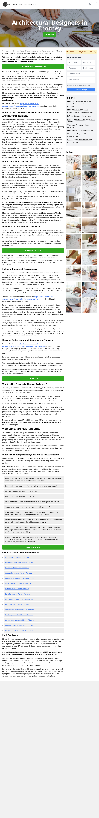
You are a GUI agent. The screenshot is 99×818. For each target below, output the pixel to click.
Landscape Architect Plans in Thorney (19, 615)
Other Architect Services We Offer (79, 139)
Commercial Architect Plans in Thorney (19, 610)
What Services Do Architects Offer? (80, 130)
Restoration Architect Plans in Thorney (19, 625)
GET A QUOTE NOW (33, 547)
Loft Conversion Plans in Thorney (17, 557)
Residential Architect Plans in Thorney (19, 630)
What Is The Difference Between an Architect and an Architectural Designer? (80, 103)
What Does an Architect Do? (77, 109)
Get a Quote (49, 34)
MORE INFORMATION (33, 251)
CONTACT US (33, 379)
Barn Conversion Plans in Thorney (17, 594)
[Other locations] (90, 4)
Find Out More (72, 143)
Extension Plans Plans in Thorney (17, 568)
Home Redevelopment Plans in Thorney (19, 578)
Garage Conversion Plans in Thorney (18, 573)
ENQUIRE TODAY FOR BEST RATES (33, 67)
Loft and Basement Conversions (79, 116)
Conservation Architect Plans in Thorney (20, 620)
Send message (81, 89)
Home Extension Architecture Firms (80, 113)
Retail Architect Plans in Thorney (17, 604)
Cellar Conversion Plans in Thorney (18, 583)
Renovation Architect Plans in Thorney (19, 599)
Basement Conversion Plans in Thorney (19, 563)
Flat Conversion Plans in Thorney (17, 589)
